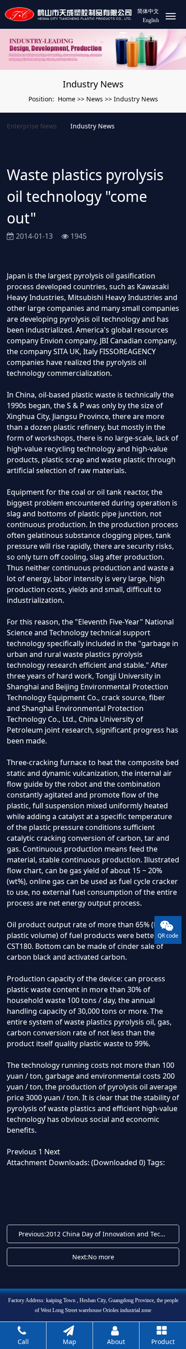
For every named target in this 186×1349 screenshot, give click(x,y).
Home (66, 99)
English (151, 20)
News (94, 99)
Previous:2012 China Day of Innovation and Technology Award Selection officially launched (95, 1234)
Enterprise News (32, 126)
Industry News (136, 99)
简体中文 (148, 11)
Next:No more (93, 1257)
